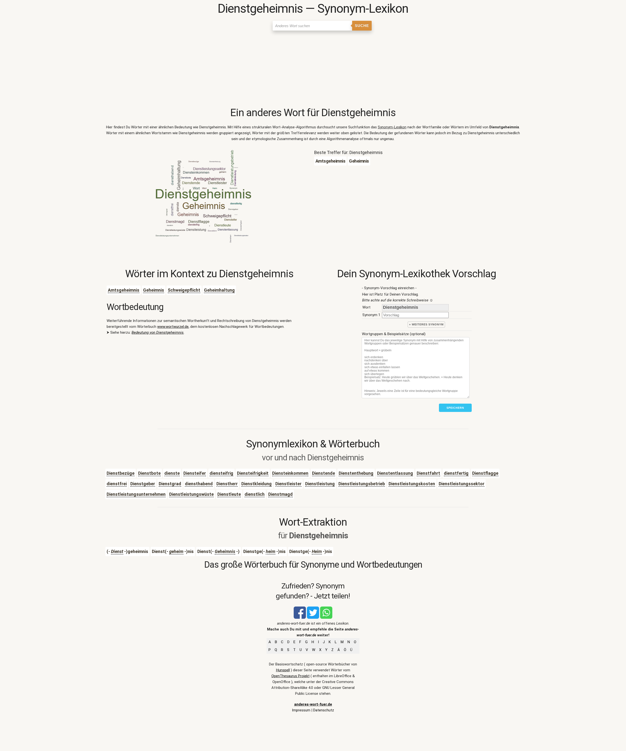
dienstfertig (456, 473)
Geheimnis (153, 290)
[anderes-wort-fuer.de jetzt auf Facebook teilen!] (300, 617)
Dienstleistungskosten (412, 483)
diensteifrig (221, 473)
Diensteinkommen (290, 473)
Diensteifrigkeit (252, 473)
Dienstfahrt (428, 473)
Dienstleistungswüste (191, 494)
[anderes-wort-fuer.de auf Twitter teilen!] (313, 617)
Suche (362, 25)
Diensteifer (194, 473)
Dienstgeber (142, 483)
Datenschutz (323, 710)
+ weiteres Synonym (426, 324)
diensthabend (199, 483)
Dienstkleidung (256, 483)
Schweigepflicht (184, 290)
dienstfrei (117, 483)
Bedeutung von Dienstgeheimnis (158, 332)
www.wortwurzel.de (173, 326)
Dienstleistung (320, 483)
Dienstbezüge (120, 473)
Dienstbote (149, 473)
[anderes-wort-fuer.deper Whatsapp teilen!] (326, 617)
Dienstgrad (170, 483)
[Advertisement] (313, 69)
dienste (172, 473)
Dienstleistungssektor (461, 483)
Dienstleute (229, 494)
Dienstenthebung (356, 473)
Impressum (301, 710)
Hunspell (283, 670)
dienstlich (255, 494)
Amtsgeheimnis (123, 290)
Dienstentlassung (395, 473)
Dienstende (323, 473)
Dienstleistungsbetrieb (361, 483)
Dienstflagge (485, 473)
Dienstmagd (280, 494)
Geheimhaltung (219, 290)
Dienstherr (227, 483)
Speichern (455, 407)
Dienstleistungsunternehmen (136, 494)
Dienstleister (288, 483)
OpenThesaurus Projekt (290, 676)
